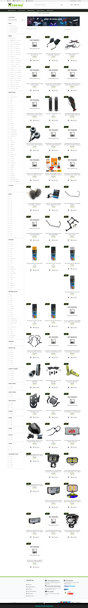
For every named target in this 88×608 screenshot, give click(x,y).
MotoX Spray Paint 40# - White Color (72, 263)
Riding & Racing (31, 10)
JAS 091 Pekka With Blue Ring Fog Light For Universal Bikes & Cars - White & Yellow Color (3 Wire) (72, 531)
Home (39, 13)
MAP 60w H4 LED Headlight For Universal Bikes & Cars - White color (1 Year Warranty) (34, 175)
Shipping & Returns (31, 586)
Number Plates (50, 10)
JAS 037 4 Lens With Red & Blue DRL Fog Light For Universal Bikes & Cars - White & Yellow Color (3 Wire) (72, 501)
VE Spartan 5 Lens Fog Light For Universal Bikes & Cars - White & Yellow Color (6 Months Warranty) (53, 352)
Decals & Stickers (40, 10)
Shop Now (37, 60)
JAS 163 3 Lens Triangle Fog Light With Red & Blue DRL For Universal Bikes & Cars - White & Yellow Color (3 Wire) (34, 561)
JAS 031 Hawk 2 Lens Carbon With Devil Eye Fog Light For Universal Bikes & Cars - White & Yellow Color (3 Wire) (53, 472)
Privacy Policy (30, 593)
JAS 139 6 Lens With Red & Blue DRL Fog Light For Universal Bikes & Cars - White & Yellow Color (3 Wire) (53, 501)
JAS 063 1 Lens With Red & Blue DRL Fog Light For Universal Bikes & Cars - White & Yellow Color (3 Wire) (34, 455)
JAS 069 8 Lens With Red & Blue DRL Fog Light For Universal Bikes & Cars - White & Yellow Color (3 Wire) (34, 531)
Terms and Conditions (31, 591)
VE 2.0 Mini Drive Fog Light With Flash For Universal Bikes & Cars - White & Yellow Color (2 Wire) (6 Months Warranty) (72, 412)
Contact (79, 0)
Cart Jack (14, 602)
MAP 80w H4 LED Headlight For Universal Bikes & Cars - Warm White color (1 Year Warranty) (53, 175)
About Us (29, 584)
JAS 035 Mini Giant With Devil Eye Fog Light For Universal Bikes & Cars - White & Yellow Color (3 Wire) (34, 485)
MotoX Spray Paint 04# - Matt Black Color (53, 320)
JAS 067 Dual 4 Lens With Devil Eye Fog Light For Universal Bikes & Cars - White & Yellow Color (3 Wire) (72, 472)
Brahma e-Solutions (40, 602)
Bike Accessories (11, 10)
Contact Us (29, 589)
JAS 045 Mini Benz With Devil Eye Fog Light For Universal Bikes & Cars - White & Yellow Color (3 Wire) (53, 531)
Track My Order (73, 0)
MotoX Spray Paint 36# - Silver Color (72, 292)
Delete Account (30, 595)
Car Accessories (21, 10)
